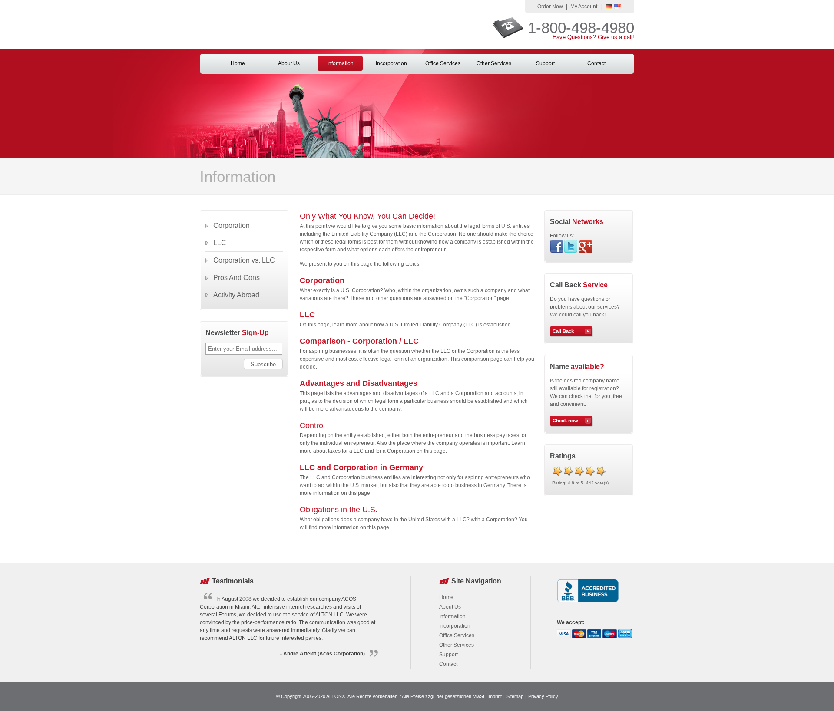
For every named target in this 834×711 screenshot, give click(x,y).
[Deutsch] (609, 7)
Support (545, 63)
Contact (596, 63)
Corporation (322, 280)
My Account (583, 6)
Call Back (563, 331)
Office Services (442, 63)
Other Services (494, 63)
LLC (307, 314)
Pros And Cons (236, 277)
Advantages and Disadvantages (358, 383)
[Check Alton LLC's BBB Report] (588, 603)
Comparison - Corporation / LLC (359, 341)
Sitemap (514, 696)
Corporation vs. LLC (244, 260)
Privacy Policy (543, 696)
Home (238, 63)
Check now (565, 420)
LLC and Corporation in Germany (361, 467)
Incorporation (391, 63)
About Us (289, 63)
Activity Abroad (236, 295)
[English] (617, 7)
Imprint (494, 696)
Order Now (550, 6)
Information (340, 63)
